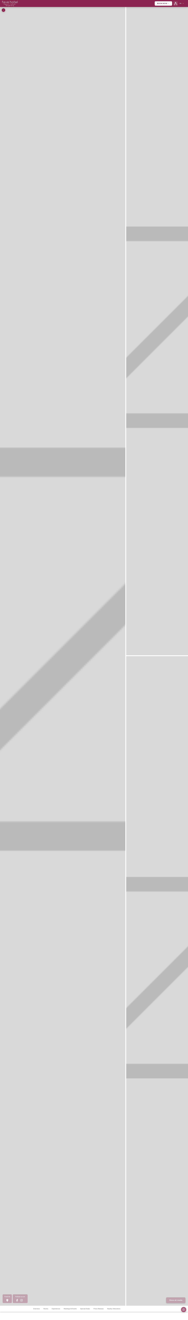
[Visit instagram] (21, 1300)
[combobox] (182, 3)
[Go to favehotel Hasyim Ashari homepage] (10, 6)
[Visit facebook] (17, 1300)
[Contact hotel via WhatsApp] (183, 1309)
